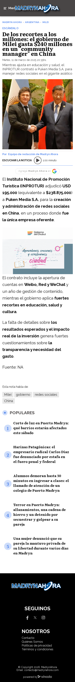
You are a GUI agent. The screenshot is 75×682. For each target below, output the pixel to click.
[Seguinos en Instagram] (43, 617)
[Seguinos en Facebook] (27, 617)
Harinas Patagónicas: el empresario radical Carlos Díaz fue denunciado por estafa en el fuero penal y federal (41, 454)
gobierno (23, 394)
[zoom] (37, 114)
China (8, 401)
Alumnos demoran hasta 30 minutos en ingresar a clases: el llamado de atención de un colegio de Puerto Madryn (41, 483)
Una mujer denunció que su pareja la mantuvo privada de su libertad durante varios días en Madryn (40, 546)
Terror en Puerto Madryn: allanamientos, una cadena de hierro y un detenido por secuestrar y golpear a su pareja (39, 514)
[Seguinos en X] (35, 617)
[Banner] (37, 238)
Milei (7, 394)
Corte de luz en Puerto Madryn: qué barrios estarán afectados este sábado (41, 428)
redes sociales (46, 394)
